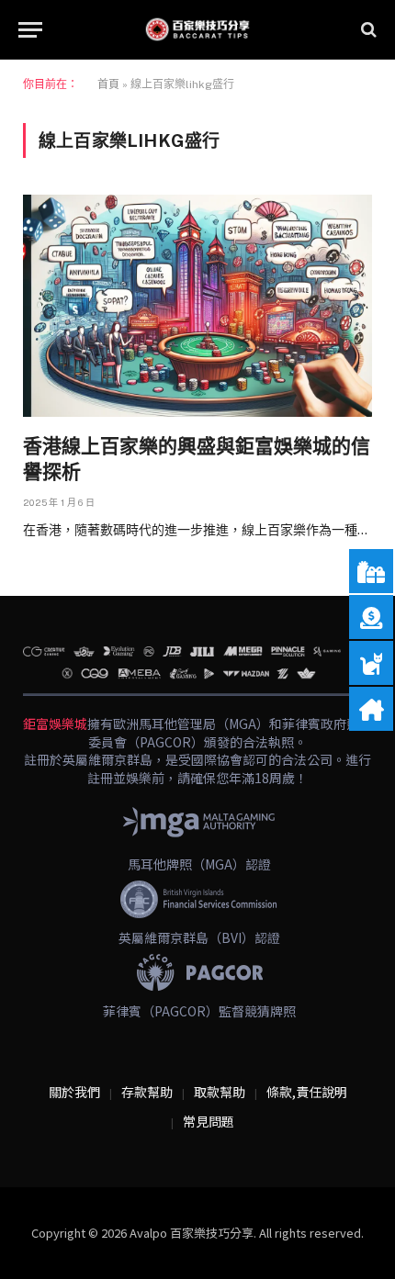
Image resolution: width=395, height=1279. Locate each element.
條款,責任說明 (306, 1092)
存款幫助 (147, 1092)
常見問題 (208, 1121)
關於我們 (74, 1092)
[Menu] (30, 29)
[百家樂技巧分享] (197, 29)
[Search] (367, 29)
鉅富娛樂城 (55, 723)
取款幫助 (219, 1092)
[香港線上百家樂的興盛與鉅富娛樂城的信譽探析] (197, 305)
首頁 (108, 84)
